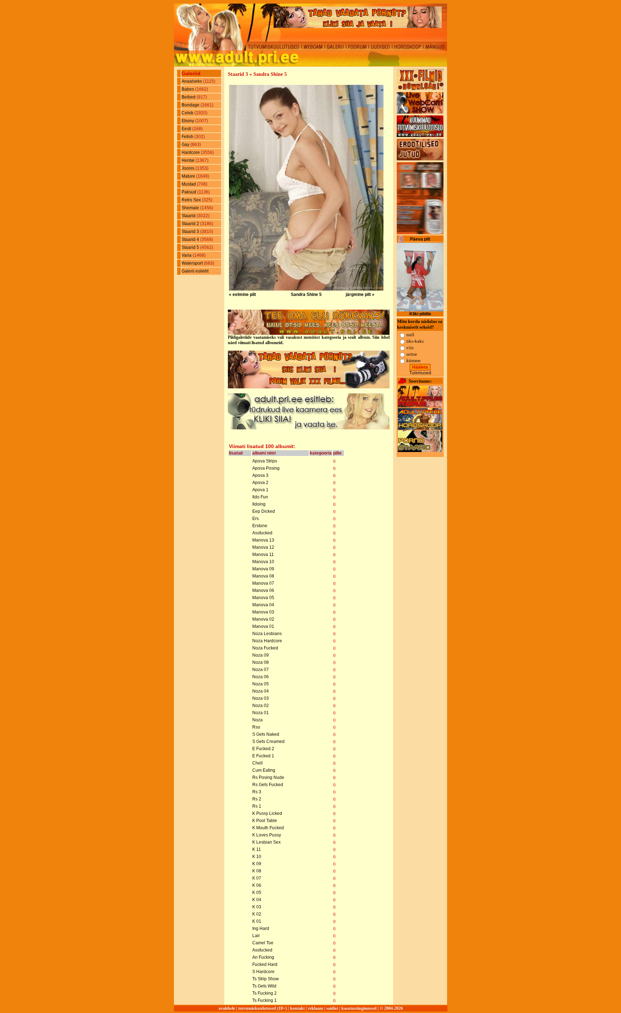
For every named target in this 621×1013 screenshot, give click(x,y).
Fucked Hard (264, 964)
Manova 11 (263, 554)
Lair (256, 935)
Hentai (188, 160)
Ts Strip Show (265, 978)
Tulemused (420, 372)
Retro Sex (191, 199)
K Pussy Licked (267, 813)
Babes (188, 89)
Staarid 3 (190, 231)
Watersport (192, 263)
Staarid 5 (190, 247)
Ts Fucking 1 (264, 1000)
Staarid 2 (190, 223)
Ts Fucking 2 (264, 993)
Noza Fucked (265, 648)
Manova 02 (263, 619)
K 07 (256, 878)
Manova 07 (263, 583)
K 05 (256, 892)
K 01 (256, 921)
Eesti (186, 128)
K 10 (256, 856)
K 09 (256, 863)
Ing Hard (260, 928)
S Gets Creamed (268, 741)
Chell (257, 763)
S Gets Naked (265, 734)
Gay (185, 144)
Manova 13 (263, 540)
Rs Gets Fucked (267, 784)
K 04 (256, 899)
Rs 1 (256, 806)
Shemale (190, 207)
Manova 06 (263, 590)
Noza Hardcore (267, 640)
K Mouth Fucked (268, 827)
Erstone (259, 525)
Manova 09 (263, 568)
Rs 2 (256, 799)
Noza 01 (260, 712)
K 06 (256, 885)
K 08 (256, 870)
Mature (188, 176)
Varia (187, 255)
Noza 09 (260, 655)
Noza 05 (260, 683)
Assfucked (262, 532)
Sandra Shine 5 (306, 294)
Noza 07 (260, 669)
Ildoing (259, 504)
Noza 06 (260, 676)
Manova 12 (263, 547)
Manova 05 (263, 597)
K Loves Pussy (266, 835)
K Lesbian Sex (266, 842)
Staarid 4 (190, 239)
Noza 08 (260, 662)
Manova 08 (263, 576)
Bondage (191, 105)
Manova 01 (263, 626)
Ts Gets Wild (264, 986)
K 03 (256, 906)
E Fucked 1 (263, 755)
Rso (256, 727)
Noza (257, 719)
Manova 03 (263, 612)
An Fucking (263, 957)
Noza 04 (260, 691)
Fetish (187, 136)
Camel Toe (262, 942)
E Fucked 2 (263, 748)
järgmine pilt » (360, 294)
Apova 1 (260, 489)
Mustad (189, 184)
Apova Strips (264, 461)
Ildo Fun (260, 496)
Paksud (189, 192)
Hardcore (191, 152)
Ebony (188, 120)
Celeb (187, 112)
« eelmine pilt (242, 294)
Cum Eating (263, 770)
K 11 (256, 849)
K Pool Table (264, 820)
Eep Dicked (263, 511)
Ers (255, 518)
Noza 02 (260, 705)
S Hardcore (263, 971)
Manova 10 (263, 561)
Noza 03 (260, 698)
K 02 (256, 914)
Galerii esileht (194, 271)
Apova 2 (260, 482)
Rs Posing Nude (268, 777)
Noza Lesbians (267, 633)
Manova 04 (263, 604)
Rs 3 (256, 791)
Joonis (188, 168)
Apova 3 (260, 475)
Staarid (189, 215)
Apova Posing (266, 468)
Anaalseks (192, 81)
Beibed (189, 97)
